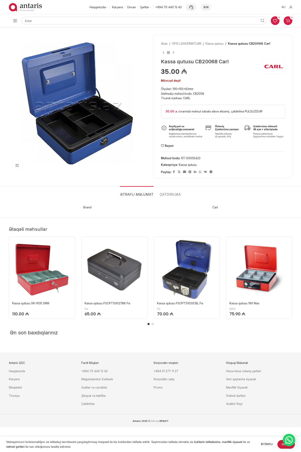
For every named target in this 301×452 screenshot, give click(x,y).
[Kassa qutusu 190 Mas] (259, 269)
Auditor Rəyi (234, 403)
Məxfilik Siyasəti (237, 387)
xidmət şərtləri (15, 446)
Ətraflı (267, 444)
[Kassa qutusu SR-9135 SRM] (42, 269)
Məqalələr (15, 387)
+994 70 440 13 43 (94, 371)
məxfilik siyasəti (232, 442)
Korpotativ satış (164, 379)
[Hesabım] (290, 7)
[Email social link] (184, 172)
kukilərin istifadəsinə (207, 442)
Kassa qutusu (215, 43)
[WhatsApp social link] (200, 172)
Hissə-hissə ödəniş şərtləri (243, 371)
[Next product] (173, 52)
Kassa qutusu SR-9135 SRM (30, 303)
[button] (289, 440)
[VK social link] (205, 172)
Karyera (14, 379)
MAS (232, 308)
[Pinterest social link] (190, 172)
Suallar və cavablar (94, 387)
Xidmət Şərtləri (236, 395)
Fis (86, 308)
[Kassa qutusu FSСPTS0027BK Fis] (114, 269)
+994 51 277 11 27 (166, 371)
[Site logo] (25, 7)
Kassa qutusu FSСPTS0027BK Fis (107, 303)
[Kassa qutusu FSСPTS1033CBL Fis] (187, 269)
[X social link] (179, 172)
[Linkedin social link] (195, 172)
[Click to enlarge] (17, 165)
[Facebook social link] (173, 172)
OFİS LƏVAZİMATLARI (186, 43)
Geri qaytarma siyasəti (241, 379)
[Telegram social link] (211, 172)
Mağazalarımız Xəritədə (97, 379)
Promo (158, 387)
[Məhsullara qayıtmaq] (168, 52)
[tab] (136, 192)
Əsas (164, 43)
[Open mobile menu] (15, 21)
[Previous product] (163, 52)
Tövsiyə (14, 395)
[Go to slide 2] (153, 324)
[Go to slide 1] (149, 324)
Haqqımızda (17, 371)
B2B (206, 7)
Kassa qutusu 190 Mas (244, 303)
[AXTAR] (262, 21)
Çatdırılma (88, 403)
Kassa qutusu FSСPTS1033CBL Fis (180, 303)
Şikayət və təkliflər (93, 395)
